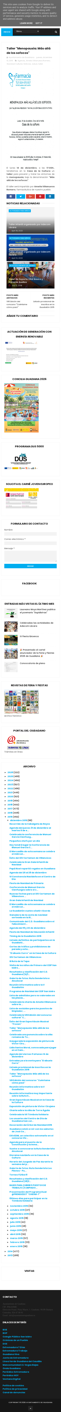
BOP (5, 1333)
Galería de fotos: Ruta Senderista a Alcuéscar (29, 979)
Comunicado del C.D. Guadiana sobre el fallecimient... (31, 922)
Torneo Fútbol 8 (18, 1174)
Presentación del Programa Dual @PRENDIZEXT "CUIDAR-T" (27, 1193)
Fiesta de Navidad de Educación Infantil (31, 931)
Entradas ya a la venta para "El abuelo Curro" (30, 1062)
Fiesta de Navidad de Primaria (26, 883)
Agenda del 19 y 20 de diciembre (27, 927)
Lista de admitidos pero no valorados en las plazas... (32, 996)
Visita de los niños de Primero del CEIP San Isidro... (33, 966)
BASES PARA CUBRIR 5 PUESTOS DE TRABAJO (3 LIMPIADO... (27, 1186)
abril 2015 (15, 1234)
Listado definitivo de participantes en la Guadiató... (32, 941)
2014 (10, 1251)
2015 (10, 816)
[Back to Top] (30, 1408)
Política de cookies (13, 1385)
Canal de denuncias (14, 1392)
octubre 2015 (17, 1209)
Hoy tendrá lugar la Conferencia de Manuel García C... (29, 846)
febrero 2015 (17, 1242)
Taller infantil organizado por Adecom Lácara (29, 226)
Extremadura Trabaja (15, 1350)
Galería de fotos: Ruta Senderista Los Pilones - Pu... (30, 1169)
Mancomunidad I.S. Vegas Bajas (20, 1364)
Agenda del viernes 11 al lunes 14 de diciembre (29, 1055)
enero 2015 (16, 1246)
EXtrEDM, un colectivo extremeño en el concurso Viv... (31, 1137)
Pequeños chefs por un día (24, 840)
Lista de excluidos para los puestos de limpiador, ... (30, 1009)
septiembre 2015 (19, 1213)
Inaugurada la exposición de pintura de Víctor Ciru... (31, 1042)
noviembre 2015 (19, 1205)
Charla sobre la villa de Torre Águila (29, 1110)
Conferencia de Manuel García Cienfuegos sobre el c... (27, 888)
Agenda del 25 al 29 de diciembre (28, 872)
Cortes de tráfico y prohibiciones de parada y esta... (29, 948)
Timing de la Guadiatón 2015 (25, 936)
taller (40, 64)
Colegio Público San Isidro (17, 1336)
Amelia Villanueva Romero (38, 60)
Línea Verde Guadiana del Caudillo (22, 1361)
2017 (10, 808)
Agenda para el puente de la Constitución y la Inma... (25, 1143)
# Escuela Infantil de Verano (22, 265)
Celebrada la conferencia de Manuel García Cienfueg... (30, 835)
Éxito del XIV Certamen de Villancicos (30, 857)
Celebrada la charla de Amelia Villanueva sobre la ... (32, 1003)
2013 (10, 1255)
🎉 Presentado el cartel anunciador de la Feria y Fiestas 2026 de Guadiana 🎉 (37, 653)
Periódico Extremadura (16, 1371)
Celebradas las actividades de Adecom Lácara (36, 624)
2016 (10, 812)
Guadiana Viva (11, 1354)
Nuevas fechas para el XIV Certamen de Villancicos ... (32, 895)
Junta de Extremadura (15, 1357)
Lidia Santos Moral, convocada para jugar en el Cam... (32, 1049)
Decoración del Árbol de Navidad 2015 (30, 1125)
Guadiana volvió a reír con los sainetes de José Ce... (31, 1130)
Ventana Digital (11, 1379)
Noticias (27, 64)
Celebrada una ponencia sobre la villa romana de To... (30, 1036)
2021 (10, 792)
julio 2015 (15, 1222)
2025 (10, 776)
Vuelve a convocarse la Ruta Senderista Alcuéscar (32, 1150)
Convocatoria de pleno (32, 663)
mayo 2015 (16, 1230)
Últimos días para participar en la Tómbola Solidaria (28, 1199)
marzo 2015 (16, 1238)
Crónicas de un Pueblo (15, 1340)
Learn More (26, 23)
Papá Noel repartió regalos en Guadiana (32, 868)
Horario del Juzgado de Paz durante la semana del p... (31, 1163)
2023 (10, 784)
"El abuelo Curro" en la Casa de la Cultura (32, 953)
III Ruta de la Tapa (19, 961)
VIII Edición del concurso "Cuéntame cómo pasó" (29, 1081)
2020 (11, 796)
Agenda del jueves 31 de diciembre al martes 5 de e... (30, 829)
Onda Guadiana (12, 1368)
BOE (5, 1329)
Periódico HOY (11, 1375)
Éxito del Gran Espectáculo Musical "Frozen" (29, 1023)
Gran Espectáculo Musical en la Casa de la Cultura (31, 1101)
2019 (10, 800)
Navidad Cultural (15, 64)
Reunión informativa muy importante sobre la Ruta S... (30, 1094)
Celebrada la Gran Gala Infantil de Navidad (28, 863)
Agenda (21, 60)
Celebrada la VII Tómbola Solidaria (28, 1114)
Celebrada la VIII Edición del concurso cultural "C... (30, 1016)
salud (34, 64)
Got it (39, 23)
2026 (10, 772)
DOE (5, 1343)
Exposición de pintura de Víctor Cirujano (32, 1106)
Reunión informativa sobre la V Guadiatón (27, 986)
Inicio (7, 32)
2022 (10, 788)
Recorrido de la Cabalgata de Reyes (29, 823)
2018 (10, 804)
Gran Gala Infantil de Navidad (26, 900)
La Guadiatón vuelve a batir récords (29, 910)
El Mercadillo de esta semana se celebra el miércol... (32, 852)
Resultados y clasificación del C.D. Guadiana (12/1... (28, 973)
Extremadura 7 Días (14, 1347)
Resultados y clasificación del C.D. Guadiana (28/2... (28, 1180)
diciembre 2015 (19, 820)
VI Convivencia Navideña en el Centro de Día (32, 878)
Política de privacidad (15, 1388)
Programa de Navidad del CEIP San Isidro (32, 991)
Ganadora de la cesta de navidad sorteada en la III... (28, 916)
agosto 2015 (17, 1218)
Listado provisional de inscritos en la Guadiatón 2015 (30, 1068)
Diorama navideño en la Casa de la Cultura (29, 1156)
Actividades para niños (20, 211)
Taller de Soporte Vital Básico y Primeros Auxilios (26, 281)
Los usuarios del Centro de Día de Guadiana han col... (28, 1119)
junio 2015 (15, 1226)
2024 (11, 780)
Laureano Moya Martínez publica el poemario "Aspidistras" (37, 611)
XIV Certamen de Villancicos (25, 957)
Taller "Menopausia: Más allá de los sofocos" (29, 1029)
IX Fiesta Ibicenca (29, 636)
